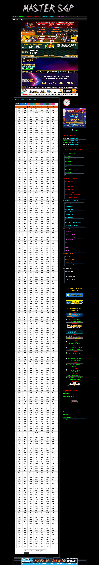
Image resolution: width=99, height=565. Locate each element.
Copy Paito (23, 103)
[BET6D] (49, 95)
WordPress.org (67, 419)
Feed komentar (67, 417)
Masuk (65, 411)
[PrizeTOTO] (49, 72)
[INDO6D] (49, 88)
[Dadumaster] (49, 27)
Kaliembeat (66, 142)
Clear (17, 103)
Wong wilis (65, 140)
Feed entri (65, 414)
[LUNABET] (49, 41)
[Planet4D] (49, 34)
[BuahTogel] (49, 57)
